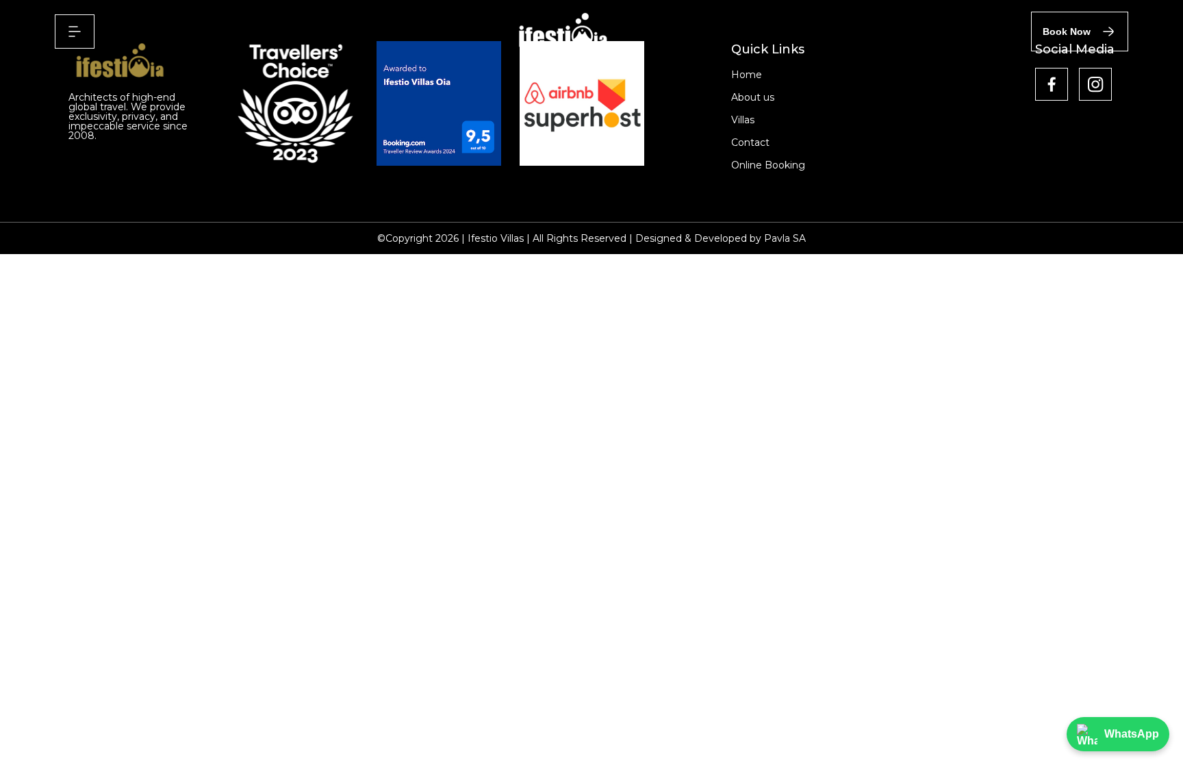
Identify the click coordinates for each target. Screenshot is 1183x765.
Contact (750, 142)
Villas (742, 120)
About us (752, 97)
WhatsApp (1131, 734)
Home (746, 74)
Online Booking (768, 165)
